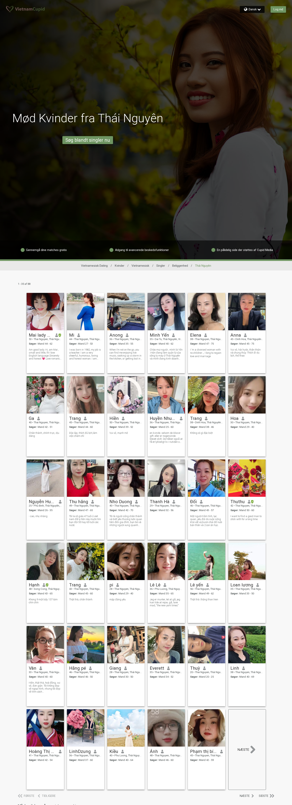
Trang (75, 418)
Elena (195, 335)
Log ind (278, 9)
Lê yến (196, 584)
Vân (32, 668)
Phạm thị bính (203, 751)
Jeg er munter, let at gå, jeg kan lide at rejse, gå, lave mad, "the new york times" (165, 602)
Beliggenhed (180, 265)
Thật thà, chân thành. (81, 599)
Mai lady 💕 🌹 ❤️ (40, 335)
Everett (157, 668)
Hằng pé (77, 668)
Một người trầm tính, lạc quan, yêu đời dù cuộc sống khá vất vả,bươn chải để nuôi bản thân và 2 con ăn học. (206, 521)
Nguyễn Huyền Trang (42, 501)
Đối (193, 501)
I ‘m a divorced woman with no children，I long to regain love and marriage (205, 353)
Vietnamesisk (140, 265)
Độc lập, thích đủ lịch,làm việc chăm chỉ (83, 434)
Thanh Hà (159, 501)
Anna (235, 335)
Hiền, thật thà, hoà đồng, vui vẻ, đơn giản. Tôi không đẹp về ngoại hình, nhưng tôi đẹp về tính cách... (44, 687)
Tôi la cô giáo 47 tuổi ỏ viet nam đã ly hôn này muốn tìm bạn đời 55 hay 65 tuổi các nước (85, 521)
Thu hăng (78, 501)
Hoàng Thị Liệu (42, 751)
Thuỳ (195, 668)
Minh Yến (159, 335)
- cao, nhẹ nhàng (38, 516)
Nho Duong (120, 501)
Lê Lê (155, 584)
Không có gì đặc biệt (201, 432)
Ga (31, 418)
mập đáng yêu (117, 599)
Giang (115, 668)
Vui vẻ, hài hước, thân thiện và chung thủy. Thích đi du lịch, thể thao (245, 352)
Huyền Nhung (163, 418)
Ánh (154, 751)
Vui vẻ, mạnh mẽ (118, 432)
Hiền (114, 418)
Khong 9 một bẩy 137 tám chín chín (43, 601)
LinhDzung (80, 751)
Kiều (113, 751)
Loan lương (241, 584)
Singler (160, 265)
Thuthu (237, 501)
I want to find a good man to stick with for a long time (246, 518)
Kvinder (119, 265)
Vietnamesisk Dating (94, 265)
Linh (234, 668)
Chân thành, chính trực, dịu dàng (44, 434)
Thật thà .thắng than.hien (204, 599)
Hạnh (34, 584)
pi (111, 584)
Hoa (234, 418)
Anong (116, 335)
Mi (71, 335)
